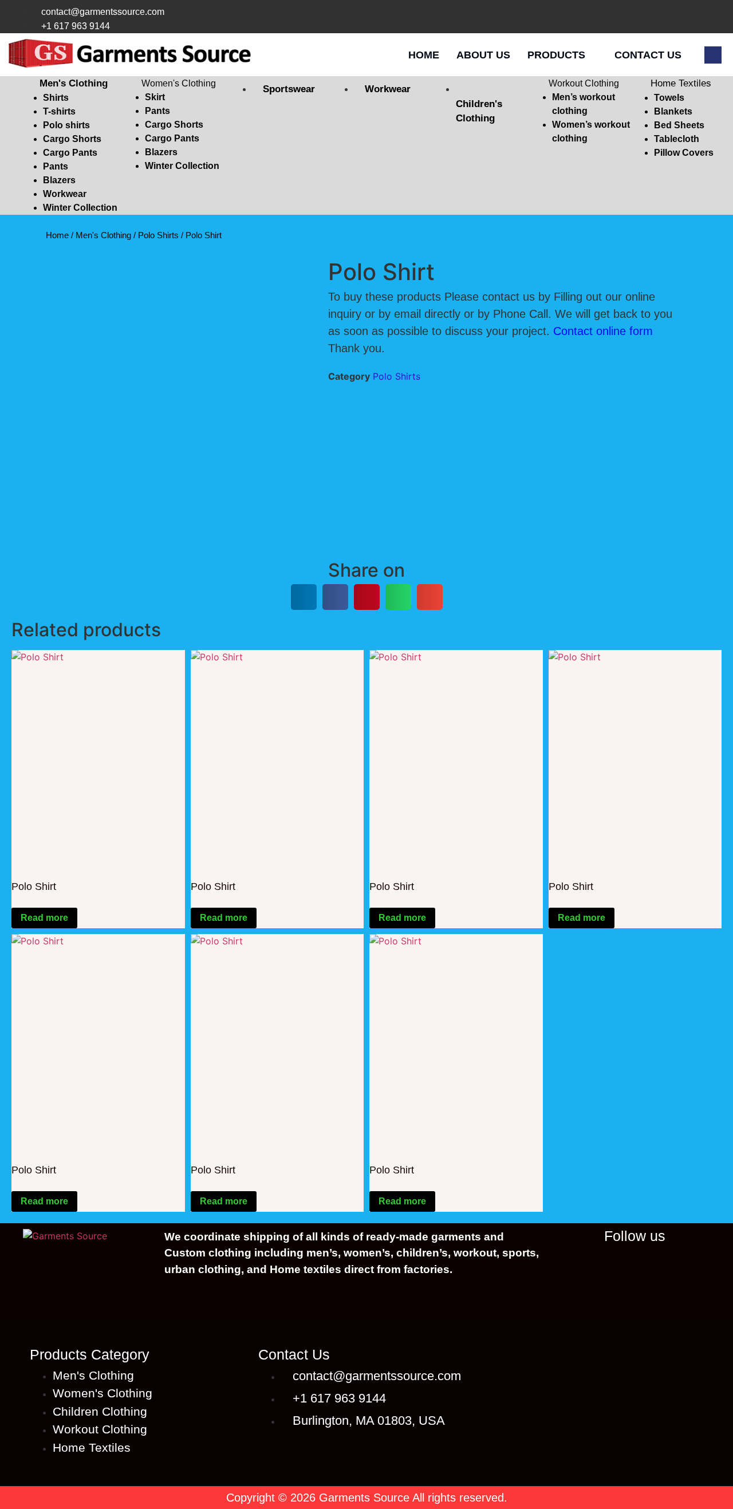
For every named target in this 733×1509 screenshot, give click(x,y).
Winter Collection (80, 207)
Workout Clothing (584, 83)
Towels (669, 98)
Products (556, 55)
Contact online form (603, 331)
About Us (483, 55)
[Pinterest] (712, 18)
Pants (55, 166)
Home (423, 55)
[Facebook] (642, 18)
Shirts (56, 98)
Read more (44, 918)
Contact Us (647, 55)
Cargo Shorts (72, 139)
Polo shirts (66, 125)
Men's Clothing (74, 83)
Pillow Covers (684, 152)
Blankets (673, 111)
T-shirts (59, 111)
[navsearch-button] (713, 55)
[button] (71, 83)
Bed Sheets (679, 125)
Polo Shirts (158, 235)
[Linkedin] (596, 1262)
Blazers (59, 180)
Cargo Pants (70, 152)
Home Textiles (681, 83)
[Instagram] (665, 18)
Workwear (64, 194)
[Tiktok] (688, 18)
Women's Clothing (178, 83)
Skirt (155, 97)
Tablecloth (676, 139)
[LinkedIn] (618, 18)
